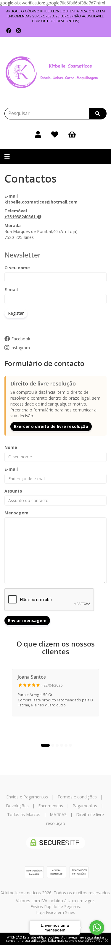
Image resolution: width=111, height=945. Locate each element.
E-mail (11, 289)
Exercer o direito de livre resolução (51, 426)
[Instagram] (18, 30)
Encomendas (50, 805)
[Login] (38, 134)
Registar (16, 313)
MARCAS (58, 814)
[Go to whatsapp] (96, 927)
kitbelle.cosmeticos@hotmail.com (41, 202)
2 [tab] (52, 745)
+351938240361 (20, 216)
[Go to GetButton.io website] (96, 939)
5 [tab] (66, 745)
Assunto (13, 491)
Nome (10, 447)
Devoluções (17, 805)
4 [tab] (61, 745)
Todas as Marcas (23, 814)
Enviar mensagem (27, 620)
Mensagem (16, 513)
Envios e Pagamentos (27, 797)
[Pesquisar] (98, 113)
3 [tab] (57, 745)
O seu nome (17, 267)
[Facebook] (8, 30)
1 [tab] (45, 745)
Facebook (20, 339)
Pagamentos (85, 805)
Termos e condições (77, 797)
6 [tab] (70, 745)
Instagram (19, 347)
